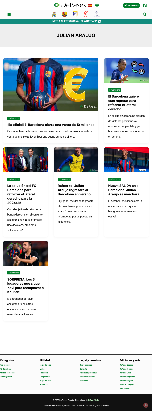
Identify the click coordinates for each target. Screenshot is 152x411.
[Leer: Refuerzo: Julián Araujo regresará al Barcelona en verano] (76, 159)
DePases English (126, 381)
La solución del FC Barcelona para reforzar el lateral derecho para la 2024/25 (21, 194)
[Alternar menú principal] (9, 14)
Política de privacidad (88, 373)
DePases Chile (125, 373)
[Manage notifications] (145, 405)
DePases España (126, 365)
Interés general (6, 377)
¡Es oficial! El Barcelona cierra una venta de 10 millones (50, 125)
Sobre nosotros (86, 365)
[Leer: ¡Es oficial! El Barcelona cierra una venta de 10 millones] (50, 84)
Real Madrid (5, 365)
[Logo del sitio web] (69, 5)
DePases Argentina (127, 377)
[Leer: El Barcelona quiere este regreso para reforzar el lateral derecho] (126, 70)
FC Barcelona (13, 118)
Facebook (44, 373)
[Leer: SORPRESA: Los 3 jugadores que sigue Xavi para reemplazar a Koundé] (25, 253)
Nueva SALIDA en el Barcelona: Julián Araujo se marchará (123, 190)
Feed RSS (44, 385)
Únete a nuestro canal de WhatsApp (74, 21)
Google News (45, 377)
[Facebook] (145, 5)
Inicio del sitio (45, 365)
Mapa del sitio (45, 381)
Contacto (83, 369)
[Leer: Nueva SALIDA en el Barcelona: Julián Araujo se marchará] (126, 159)
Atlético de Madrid (7, 373)
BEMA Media (125, 389)
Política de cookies (87, 377)
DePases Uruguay (127, 385)
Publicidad (84, 381)
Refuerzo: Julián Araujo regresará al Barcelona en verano (74, 190)
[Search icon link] (145, 15)
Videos (42, 369)
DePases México (126, 369)
